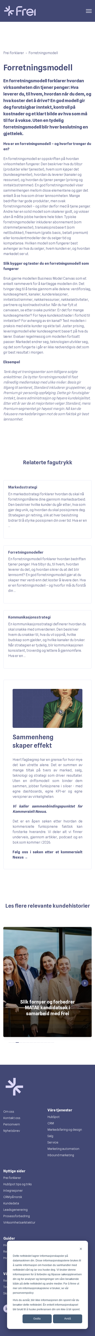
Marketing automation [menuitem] (63, 1149)
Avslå (67, 1318)
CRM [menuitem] (51, 1123)
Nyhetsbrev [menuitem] (11, 1130)
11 (45, 1042)
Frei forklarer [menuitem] (12, 1178)
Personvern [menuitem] (11, 1124)
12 (49, 1042)
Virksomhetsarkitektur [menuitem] (19, 1222)
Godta (37, 1318)
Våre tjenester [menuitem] (60, 1110)
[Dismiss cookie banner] (81, 1248)
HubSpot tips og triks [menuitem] (17, 1184)
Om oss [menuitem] (8, 1111)
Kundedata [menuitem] (11, 1203)
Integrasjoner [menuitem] (13, 1190)
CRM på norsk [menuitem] (12, 1197)
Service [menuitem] (53, 1142)
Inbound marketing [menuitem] (61, 1155)
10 (42, 1042)
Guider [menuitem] (9, 1238)
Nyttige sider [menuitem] (14, 1171)
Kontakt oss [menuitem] (11, 1118)
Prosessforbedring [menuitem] (16, 1216)
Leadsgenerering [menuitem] (15, 1209)
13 (52, 1042)
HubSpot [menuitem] (54, 1117)
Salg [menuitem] (50, 1136)
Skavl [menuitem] (6, 1293)
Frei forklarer (13, 53)
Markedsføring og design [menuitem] (65, 1129)
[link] (19, 11)
